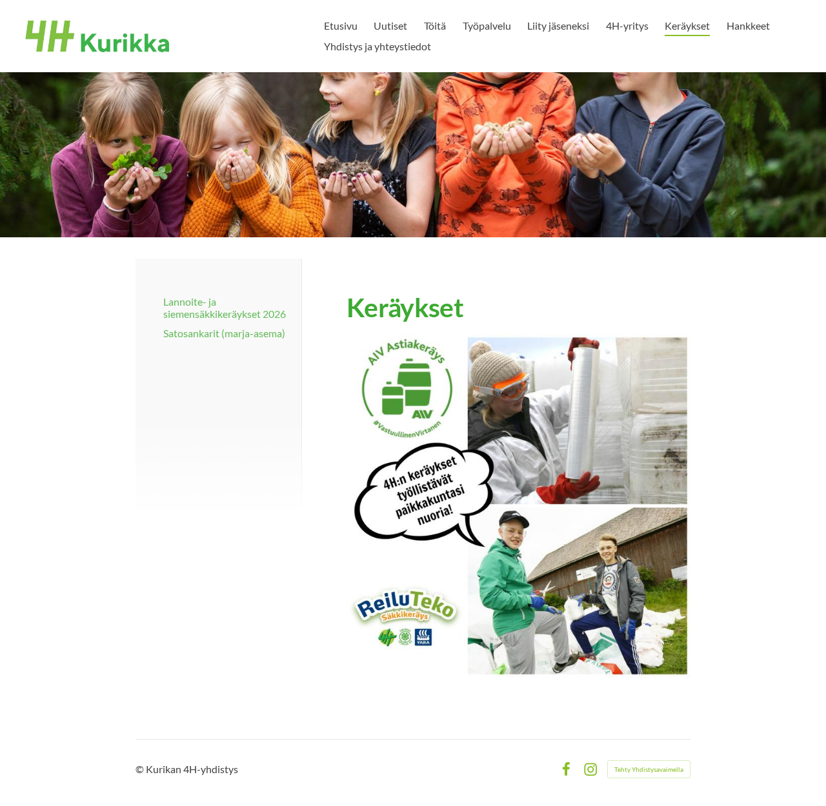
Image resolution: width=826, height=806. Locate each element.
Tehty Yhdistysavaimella (648, 769)
